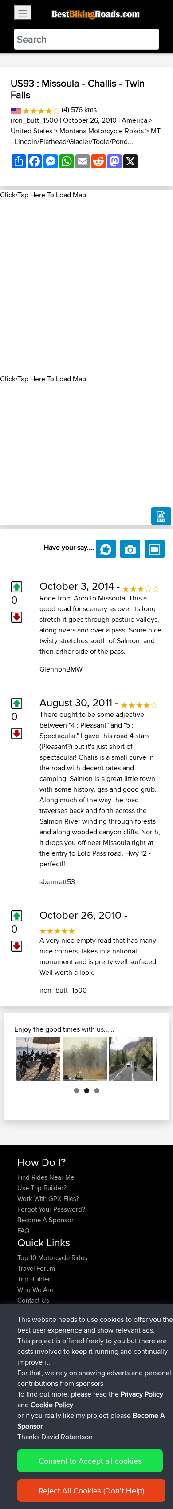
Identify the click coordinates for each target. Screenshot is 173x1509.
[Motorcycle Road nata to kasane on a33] (85, 1059)
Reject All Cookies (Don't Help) (91, 1490)
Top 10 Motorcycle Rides (52, 1257)
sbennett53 (57, 882)
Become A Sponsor (45, 1220)
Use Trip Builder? (42, 1188)
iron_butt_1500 (34, 120)
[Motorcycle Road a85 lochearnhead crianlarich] (131, 1059)
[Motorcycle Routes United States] (16, 109)
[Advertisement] (86, 287)
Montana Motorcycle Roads (101, 131)
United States (31, 131)
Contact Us (33, 1300)
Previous (29, 1059)
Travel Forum (36, 1268)
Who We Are (35, 1289)
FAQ (23, 1230)
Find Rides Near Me (45, 1177)
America (134, 120)
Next (144, 1059)
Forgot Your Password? (51, 1209)
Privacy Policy (142, 1394)
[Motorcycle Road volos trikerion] (38, 1059)
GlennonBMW (61, 669)
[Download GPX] (161, 516)
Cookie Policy (52, 1405)
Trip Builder (33, 1279)
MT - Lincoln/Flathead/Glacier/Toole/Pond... (86, 136)
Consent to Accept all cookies (90, 1460)
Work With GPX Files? (48, 1198)
